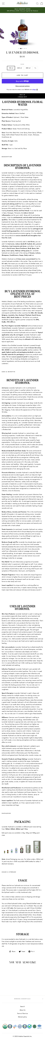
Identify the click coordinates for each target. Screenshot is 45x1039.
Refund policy (22, 1017)
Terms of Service (22, 1013)
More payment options (22, 86)
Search (22, 1006)
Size (22, 64)
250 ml (19, 68)
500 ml (28, 68)
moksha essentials (22, 999)
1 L (35, 68)
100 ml (11, 68)
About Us (22, 1010)
